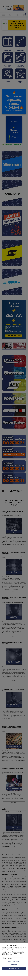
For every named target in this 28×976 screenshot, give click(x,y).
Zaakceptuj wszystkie (14, 968)
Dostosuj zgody (14, 964)
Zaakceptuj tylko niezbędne (14, 961)
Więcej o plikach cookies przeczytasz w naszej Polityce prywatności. (12, 957)
